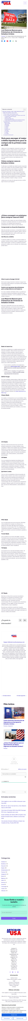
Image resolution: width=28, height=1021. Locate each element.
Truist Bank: (7, 131)
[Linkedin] (10, 41)
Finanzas (3, 36)
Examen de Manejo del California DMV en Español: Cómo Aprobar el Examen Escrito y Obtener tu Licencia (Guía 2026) (13, 816)
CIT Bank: (7, 133)
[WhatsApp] (13, 41)
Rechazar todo (20, 1018)
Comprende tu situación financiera (10, 116)
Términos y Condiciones (14, 982)
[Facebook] (2, 41)
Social (2, 884)
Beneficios (3, 863)
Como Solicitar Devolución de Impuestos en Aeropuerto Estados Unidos (14, 722)
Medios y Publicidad (14, 985)
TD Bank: (6, 132)
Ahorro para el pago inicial (9, 118)
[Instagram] (10, 972)
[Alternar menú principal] (25, 3)
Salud (2, 880)
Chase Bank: (7, 125)
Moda (2, 876)
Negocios (3, 878)
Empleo (2, 867)
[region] (14, 1012)
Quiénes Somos (14, 977)
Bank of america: (7, 123)
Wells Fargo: (7, 124)
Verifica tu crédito (8, 117)
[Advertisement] (14, 59)
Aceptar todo (14, 1014)
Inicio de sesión (23, 769)
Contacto (14, 986)
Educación (3, 865)
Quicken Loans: (7, 129)
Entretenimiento (4, 870)
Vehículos (3, 890)
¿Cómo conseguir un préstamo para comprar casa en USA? (14, 115)
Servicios (3, 882)
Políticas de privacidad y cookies (14, 979)
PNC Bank (7, 130)
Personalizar (7, 1018)
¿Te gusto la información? (8, 134)
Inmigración (10, 726)
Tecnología (3, 886)
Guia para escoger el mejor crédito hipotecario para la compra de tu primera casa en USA (13, 112)
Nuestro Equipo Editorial (14, 983)
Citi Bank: (6, 126)
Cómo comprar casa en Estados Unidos (11, 114)
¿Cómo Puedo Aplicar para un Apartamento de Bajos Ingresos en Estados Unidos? (14, 744)
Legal (14, 980)
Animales (3, 861)
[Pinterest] (7, 41)
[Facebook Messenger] (4, 41)
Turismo (3, 888)
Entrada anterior (6, 695)
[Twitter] (15, 972)
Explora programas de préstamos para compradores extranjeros (15, 119)
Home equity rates (15, 366)
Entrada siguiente (22, 695)
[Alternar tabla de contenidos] (23, 110)
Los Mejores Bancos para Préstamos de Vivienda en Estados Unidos (13, 122)
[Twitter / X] (16, 41)
